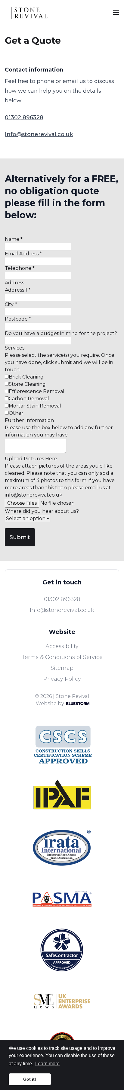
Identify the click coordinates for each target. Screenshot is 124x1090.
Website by (50, 703)
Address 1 (17, 290)
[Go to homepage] (30, 13)
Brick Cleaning (26, 377)
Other (16, 413)
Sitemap (62, 668)
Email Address (23, 254)
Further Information (29, 420)
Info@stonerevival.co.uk (39, 134)
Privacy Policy (62, 679)
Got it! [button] (29, 1079)
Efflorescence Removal (36, 391)
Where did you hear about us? (42, 511)
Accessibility (62, 646)
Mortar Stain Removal (35, 406)
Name (14, 239)
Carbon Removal (29, 398)
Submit (20, 537)
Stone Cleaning (27, 384)
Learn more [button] (47, 1063)
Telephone (20, 268)
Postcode (18, 319)
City (11, 304)
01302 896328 (24, 117)
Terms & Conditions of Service (62, 657)
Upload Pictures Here (31, 459)
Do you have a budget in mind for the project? (61, 333)
